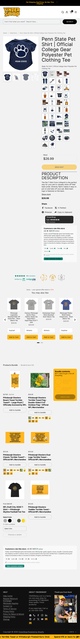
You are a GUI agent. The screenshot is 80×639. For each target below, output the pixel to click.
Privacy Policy (8, 611)
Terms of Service (9, 609)
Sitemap (6, 619)
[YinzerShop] (12, 12)
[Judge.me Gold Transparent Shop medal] (43, 277)
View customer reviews (53, 259)
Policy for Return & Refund (13, 614)
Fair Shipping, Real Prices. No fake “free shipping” (40, 3)
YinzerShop (22, 632)
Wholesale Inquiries (10, 603)
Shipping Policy (9, 617)
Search (69, 22)
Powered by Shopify (36, 632)
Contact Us (7, 606)
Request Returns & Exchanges (10, 600)
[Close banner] (77, 636)
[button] (62, 12)
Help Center (8, 596)
